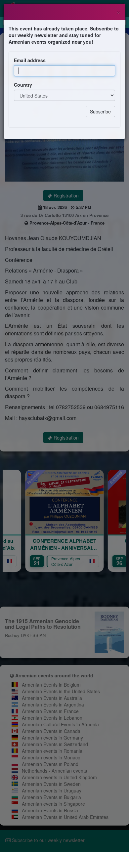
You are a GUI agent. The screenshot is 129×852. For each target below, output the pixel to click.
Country (23, 84)
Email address (30, 60)
